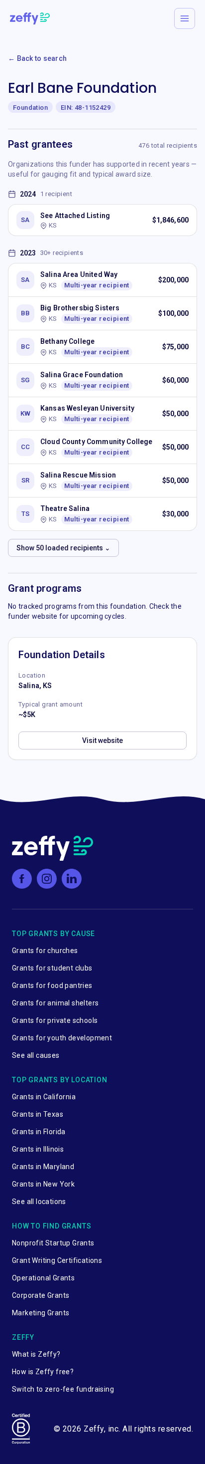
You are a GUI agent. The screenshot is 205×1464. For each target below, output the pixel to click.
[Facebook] (22, 879)
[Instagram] (47, 879)
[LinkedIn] (72, 879)
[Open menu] (184, 18)
